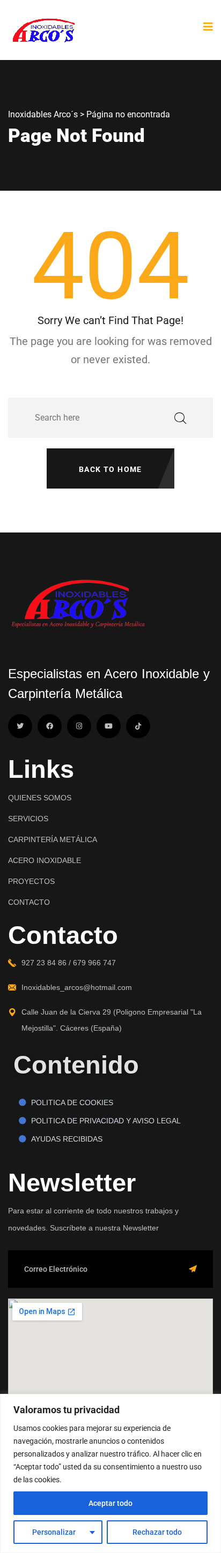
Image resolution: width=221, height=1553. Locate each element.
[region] (110, 1473)
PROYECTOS (31, 881)
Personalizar (54, 1532)
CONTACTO (29, 902)
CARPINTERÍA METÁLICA (52, 839)
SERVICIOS (28, 818)
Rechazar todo (157, 1532)
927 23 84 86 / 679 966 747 (68, 962)
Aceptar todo (110, 1503)
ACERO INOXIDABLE (44, 860)
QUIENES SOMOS (39, 797)
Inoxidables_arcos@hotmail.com (76, 987)
